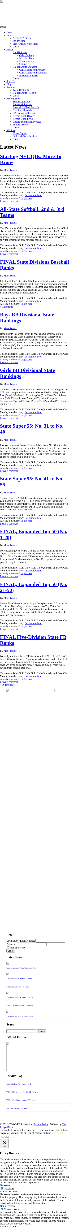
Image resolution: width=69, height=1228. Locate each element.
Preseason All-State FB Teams (17, 987)
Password (11, 944)
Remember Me (17, 947)
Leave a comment (9, 201)
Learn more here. (33, 195)
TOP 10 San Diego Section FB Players (21, 1100)
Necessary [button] (5, 1185)
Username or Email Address (20, 940)
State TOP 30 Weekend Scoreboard (19, 1006)
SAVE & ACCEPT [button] (10, 1226)
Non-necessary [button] (7, 1206)
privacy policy (58, 1133)
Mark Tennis (10, 170)
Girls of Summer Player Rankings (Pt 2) (21, 968)
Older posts (6, 684)
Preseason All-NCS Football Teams (19, 1016)
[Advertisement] (25, 21)
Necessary (9, 1188)
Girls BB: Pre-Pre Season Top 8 (18, 1084)
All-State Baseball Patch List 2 (18, 1108)
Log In (10, 951)
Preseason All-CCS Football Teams (19, 997)
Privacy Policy (41, 1124)
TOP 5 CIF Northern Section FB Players (22, 1092)
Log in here (26, 198)
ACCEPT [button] (6, 1136)
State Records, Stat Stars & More (19, 979)
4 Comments (6, 306)
